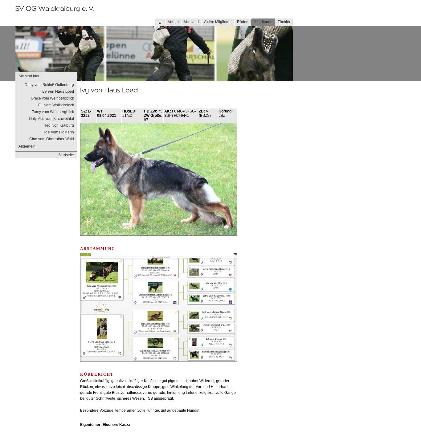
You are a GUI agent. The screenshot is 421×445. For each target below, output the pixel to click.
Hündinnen (263, 22)
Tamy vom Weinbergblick (53, 112)
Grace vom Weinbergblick (52, 98)
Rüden (242, 22)
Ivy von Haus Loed (58, 91)
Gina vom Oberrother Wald (51, 139)
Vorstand (191, 22)
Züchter (284, 22)
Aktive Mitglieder (218, 22)
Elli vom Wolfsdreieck (56, 105)
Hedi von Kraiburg (58, 125)
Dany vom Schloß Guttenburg (49, 85)
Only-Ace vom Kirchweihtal (51, 118)
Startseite (66, 155)
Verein (173, 22)
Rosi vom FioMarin (58, 132)
